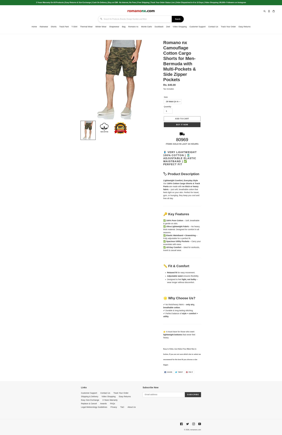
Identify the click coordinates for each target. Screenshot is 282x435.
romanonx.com (195, 430)
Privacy (113, 407)
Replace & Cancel (89, 403)
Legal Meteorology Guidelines (94, 407)
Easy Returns (125, 396)
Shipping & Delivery (89, 396)
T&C (122, 407)
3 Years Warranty (110, 400)
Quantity (167, 107)
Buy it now (182, 125)
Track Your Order (120, 393)
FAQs (112, 403)
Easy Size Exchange (90, 400)
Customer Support (89, 393)
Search (177, 19)
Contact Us (105, 393)
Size (166, 97)
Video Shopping (109, 396)
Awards (103, 403)
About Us (132, 407)
